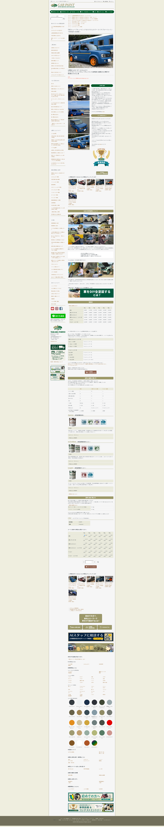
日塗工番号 (101, 664)
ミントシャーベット (87, 737)
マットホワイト (79, 747)
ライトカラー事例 (54, 197)
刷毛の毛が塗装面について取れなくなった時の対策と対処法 (58, 144)
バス (103, 691)
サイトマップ (91, 818)
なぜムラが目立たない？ (55, 55)
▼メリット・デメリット (74, 435)
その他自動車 (81, 695)
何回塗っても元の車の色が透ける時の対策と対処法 (58, 140)
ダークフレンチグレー (94, 707)
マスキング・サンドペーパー (86, 760)
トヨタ (69, 676)
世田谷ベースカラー (109, 707)
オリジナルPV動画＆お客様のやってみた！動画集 (57, 249)
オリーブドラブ (72, 716)
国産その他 (82, 680)
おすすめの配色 (71, 752)
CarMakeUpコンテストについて (57, 274)
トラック (104, 689)
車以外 (104, 694)
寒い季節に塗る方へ (55, 117)
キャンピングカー (82, 692)
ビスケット (79, 736)
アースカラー (71, 747)
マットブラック (102, 726)
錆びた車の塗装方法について (56, 106)
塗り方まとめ (70, 768)
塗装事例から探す (65, 11)
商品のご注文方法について (56, 72)
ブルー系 (82, 23)
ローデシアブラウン (102, 717)
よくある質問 (53, 133)
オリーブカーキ (72, 736)
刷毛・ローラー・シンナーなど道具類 (58, 39)
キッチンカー (93, 692)
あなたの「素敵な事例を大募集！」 (58, 277)
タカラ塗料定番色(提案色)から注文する (57, 27)
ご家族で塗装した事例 (55, 211)
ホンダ (81, 676)
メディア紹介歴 (54, 271)
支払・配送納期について (87, 11)
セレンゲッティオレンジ (72, 727)
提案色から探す (56, 11)
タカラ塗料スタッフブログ (56, 288)
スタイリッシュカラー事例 (56, 187)
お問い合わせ (101, 11)
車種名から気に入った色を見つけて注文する (80, 17)
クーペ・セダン (104, 687)
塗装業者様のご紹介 (101, 782)
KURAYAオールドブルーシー (94, 717)
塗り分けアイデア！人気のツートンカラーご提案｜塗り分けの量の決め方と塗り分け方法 (58, 95)
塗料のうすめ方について (55, 86)
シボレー (81, 682)
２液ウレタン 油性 (94, 388)
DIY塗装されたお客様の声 (56, 214)
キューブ (94, 17)
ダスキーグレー (72, 706)
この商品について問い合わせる (76, 610)
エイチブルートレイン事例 (77, 26)
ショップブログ (71, 788)
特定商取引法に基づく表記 (76, 818)
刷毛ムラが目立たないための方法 (57, 109)
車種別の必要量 (102, 775)
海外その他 (105, 682)
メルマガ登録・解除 (55, 301)
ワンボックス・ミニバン (83, 687)
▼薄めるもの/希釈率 (73, 437)
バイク (92, 694)
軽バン (69, 686)
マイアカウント (99, 1)
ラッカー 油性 (105, 388)
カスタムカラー (84, 21)
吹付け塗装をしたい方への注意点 (57, 111)
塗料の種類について (55, 60)
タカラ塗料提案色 (70, 665)
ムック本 (100, 768)
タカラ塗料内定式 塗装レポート (57, 269)
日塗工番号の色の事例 (55, 179)
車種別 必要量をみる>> (73, 305)
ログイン (112, 1)
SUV (69, 689)
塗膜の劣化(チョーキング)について (57, 88)
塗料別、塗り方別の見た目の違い (57, 65)
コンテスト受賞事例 (94, 18)
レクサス (70, 680)
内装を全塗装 (53, 91)
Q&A (95, 11)
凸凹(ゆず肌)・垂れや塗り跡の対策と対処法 (57, 137)
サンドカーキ (79, 716)
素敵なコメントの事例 (102, 672)
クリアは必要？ (54, 147)
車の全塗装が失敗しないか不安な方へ (58, 69)
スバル (92, 678)
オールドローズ (109, 736)
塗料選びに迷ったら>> (72, 494)
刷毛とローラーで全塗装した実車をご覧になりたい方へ (58, 261)
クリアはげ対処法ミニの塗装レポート (58, 229)
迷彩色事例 (53, 184)
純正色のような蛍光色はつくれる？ (58, 239)
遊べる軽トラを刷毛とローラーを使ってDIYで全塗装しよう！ (58, 257)
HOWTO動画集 (86, 768)
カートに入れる (92, 567)
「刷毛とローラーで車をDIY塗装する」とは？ (76, 659)
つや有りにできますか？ (55, 58)
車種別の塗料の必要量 (55, 52)
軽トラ (92, 689)
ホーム (69, 15)
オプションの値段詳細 (74, 608)
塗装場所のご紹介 (70, 782)
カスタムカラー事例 (76, 23)
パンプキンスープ (87, 727)
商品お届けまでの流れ (55, 291)
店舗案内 (53, 298)
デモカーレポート (54, 264)
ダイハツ (70, 678)
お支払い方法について (55, 293)
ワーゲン (70, 682)
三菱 (103, 678)
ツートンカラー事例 (76, 25)
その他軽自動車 (70, 695)
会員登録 (106, 1)
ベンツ (92, 680)
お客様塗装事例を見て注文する (78, 15)
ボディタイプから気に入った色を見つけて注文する (81, 20)
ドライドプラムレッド (109, 727)
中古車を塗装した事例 (55, 205)
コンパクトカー (88, 15)
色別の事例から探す (76, 21)
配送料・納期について (55, 296)
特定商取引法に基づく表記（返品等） (77, 609)
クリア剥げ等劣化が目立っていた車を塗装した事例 (58, 209)
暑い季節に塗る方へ (55, 114)
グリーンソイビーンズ (94, 737)
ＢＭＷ (104, 680)
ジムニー (81, 689)
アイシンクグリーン (102, 737)
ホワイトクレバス (79, 707)
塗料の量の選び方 (54, 50)
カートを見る (109, 11)
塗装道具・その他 (75, 11)
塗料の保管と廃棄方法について (57, 246)
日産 (91, 17)
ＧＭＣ (92, 682)
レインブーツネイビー (87, 717)
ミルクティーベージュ (79, 727)
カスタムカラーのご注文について (57, 74)
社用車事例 (53, 202)
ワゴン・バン (93, 687)
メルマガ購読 (86, 788)
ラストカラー (86, 747)
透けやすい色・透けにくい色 (102, 753)
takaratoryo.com (54, 341)
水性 (80, 388)
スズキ (104, 676)
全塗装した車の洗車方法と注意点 (57, 150)
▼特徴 (70, 428)
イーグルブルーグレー (94, 727)
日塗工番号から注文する (55, 35)
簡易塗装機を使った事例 (55, 200)
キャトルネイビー (87, 707)
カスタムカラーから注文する (56, 30)
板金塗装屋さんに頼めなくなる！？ (58, 152)
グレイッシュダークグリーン (102, 707)
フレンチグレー (109, 716)
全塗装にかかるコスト (55, 47)
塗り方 (52, 83)
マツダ (81, 678)
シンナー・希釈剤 (101, 760)
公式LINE (100, 788)
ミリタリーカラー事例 (55, 192)
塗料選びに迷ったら (55, 63)
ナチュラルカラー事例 (55, 189)
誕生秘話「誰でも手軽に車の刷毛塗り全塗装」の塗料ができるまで (58, 253)
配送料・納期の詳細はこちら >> (57, 361)
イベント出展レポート (55, 266)
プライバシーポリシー (85, 818)
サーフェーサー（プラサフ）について (58, 100)
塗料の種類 (70, 775)
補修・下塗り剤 (71, 762)
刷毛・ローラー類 (70, 760)
